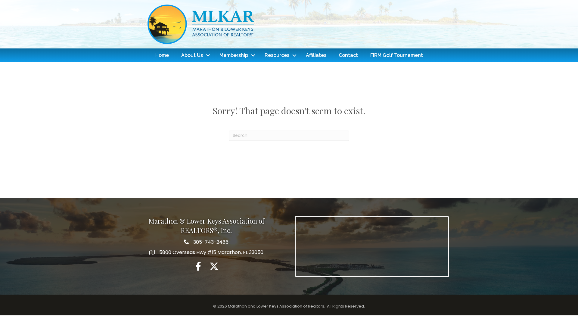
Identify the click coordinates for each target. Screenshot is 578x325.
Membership (233, 55)
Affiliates (316, 55)
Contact (348, 55)
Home (162, 55)
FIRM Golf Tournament (396, 55)
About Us (192, 55)
